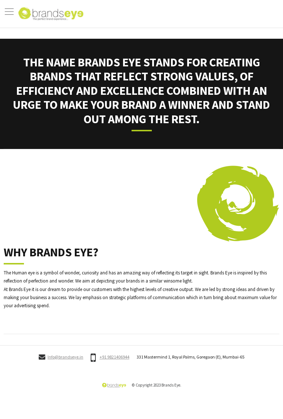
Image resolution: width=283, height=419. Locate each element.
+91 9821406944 (114, 356)
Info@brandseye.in (65, 356)
